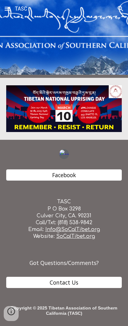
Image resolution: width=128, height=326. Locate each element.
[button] (7, 8)
